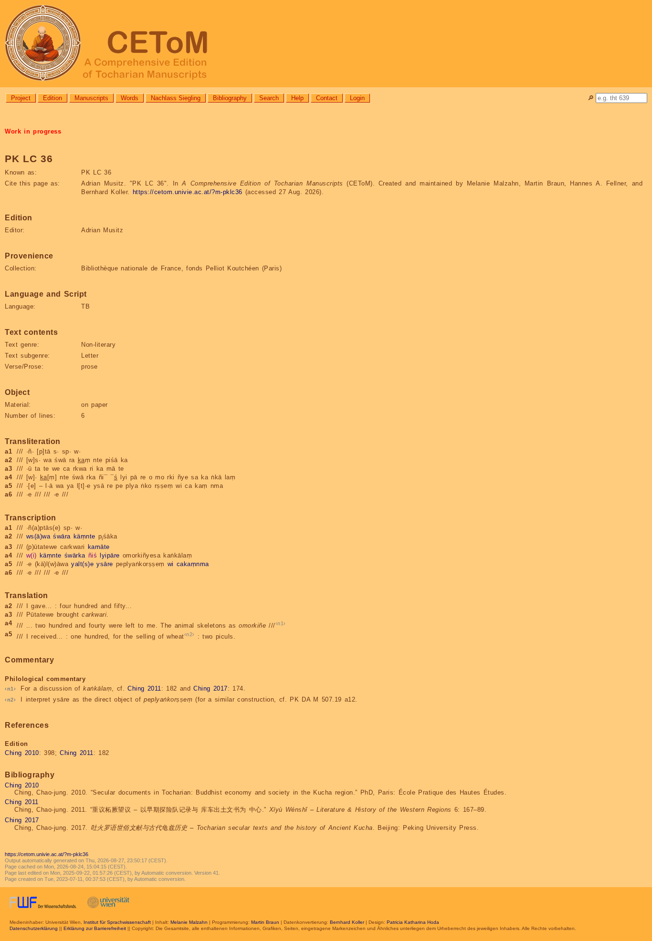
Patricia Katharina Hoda (413, 922)
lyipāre (110, 555)
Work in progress (33, 131)
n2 (189, 634)
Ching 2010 (22, 752)
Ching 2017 (210, 688)
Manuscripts (91, 98)
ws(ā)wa (38, 536)
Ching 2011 (144, 688)
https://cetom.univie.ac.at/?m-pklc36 (187, 192)
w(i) (31, 555)
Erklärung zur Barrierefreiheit (94, 928)
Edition (52, 98)
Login (357, 98)
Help (297, 98)
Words (129, 98)
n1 (280, 623)
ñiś (92, 555)
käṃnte (84, 536)
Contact (326, 98)
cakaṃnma (193, 564)
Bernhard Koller (347, 922)
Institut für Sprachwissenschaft (117, 922)
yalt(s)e (82, 564)
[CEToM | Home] (326, 43)
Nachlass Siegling (175, 98)
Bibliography (230, 98)
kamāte (99, 546)
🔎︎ (591, 98)
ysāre (104, 564)
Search (269, 98)
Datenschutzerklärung (34, 928)
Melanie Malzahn (189, 922)
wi (171, 564)
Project (21, 98)
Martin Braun (265, 922)
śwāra (62, 536)
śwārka (74, 555)
